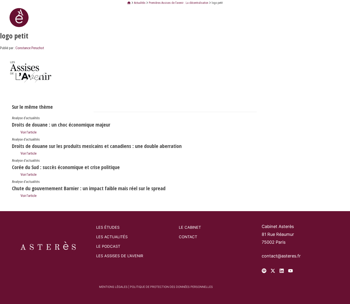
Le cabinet (143, 12)
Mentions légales (113, 287)
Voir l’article (28, 132)
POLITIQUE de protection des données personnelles (171, 287)
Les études (178, 12)
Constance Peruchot (29, 48)
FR (303, 12)
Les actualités (112, 236)
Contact (211, 12)
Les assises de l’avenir (119, 255)
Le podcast (108, 246)
